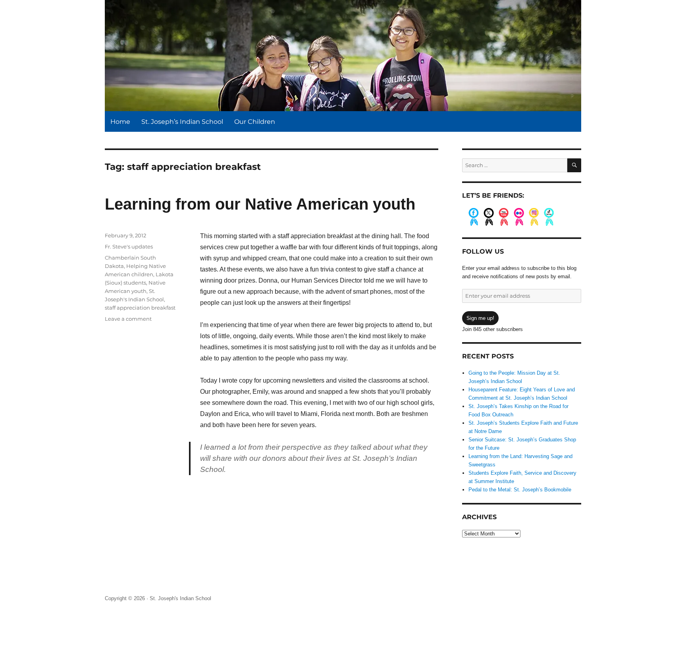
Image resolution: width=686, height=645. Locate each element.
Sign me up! (480, 318)
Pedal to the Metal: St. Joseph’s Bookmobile (519, 490)
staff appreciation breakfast (140, 307)
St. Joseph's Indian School (180, 598)
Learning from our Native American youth (260, 204)
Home (120, 121)
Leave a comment (128, 319)
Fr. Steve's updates (129, 246)
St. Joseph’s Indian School (182, 121)
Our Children (254, 121)
